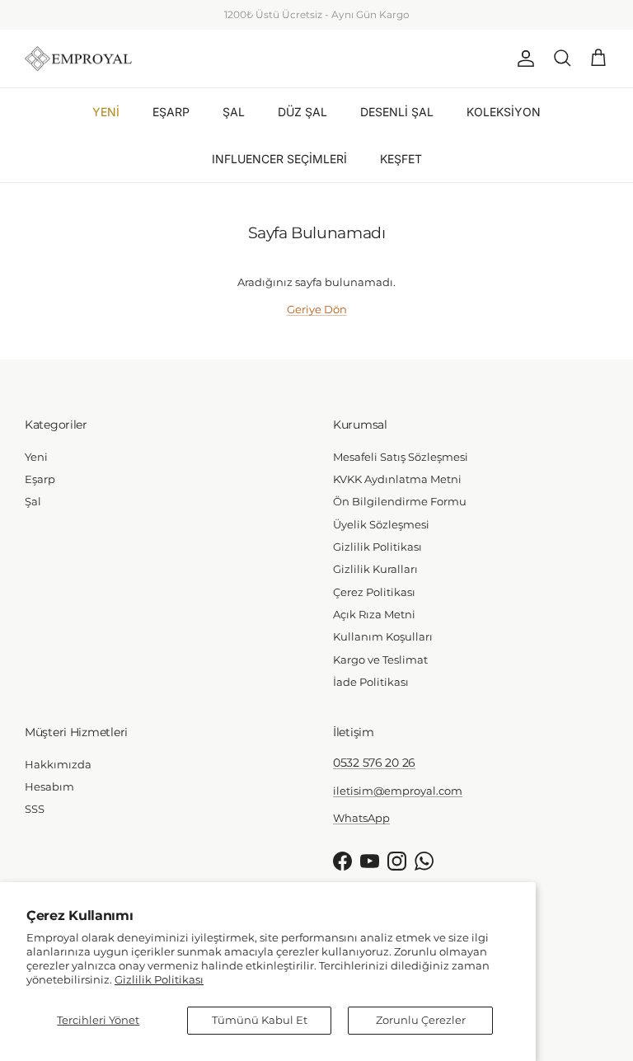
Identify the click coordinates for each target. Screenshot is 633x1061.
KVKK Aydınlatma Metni (397, 479)
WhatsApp (357, 21)
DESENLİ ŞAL (397, 112)
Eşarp (40, 479)
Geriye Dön (317, 309)
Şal (33, 501)
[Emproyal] (78, 59)
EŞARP (171, 112)
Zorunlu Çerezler (421, 1019)
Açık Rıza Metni (374, 614)
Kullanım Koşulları (383, 636)
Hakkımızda (58, 764)
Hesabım (49, 786)
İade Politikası (371, 681)
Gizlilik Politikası (159, 979)
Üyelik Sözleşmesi (381, 524)
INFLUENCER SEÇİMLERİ (279, 159)
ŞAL (234, 112)
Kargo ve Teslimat (380, 659)
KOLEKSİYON (504, 112)
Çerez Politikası (374, 592)
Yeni (36, 456)
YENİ (106, 112)
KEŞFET (401, 159)
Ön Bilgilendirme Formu (400, 501)
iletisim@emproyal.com (397, 790)
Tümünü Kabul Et (259, 1019)
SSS (35, 808)
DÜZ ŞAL (302, 112)
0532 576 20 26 (374, 762)
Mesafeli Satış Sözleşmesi (400, 456)
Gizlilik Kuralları (375, 568)
